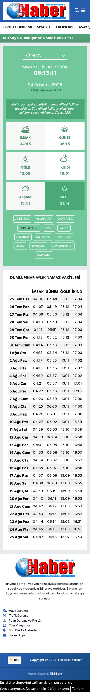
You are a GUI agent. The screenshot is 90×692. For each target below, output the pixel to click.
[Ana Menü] (83, 11)
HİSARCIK (22, 237)
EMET (49, 228)
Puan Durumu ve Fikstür (25, 620)
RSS (16, 660)
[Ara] (77, 11)
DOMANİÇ (65, 218)
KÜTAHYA (43, 237)
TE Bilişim (55, 673)
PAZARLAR (64, 237)
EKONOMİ (64, 27)
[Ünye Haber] (36, 11)
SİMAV (20, 246)
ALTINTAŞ (22, 218)
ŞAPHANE (44, 255)
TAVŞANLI (38, 246)
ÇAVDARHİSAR (62, 246)
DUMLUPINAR (29, 228)
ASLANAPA (43, 218)
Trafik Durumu (18, 615)
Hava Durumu (18, 610)
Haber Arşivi (17, 635)
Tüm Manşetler (19, 625)
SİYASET (44, 27)
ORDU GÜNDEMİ (17, 27)
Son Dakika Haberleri (23, 630)
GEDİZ (64, 228)
